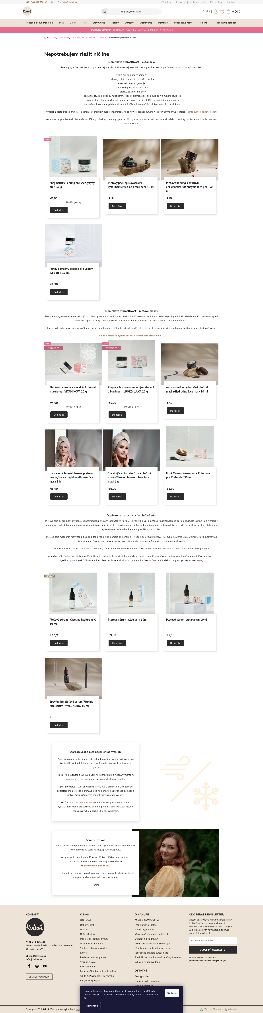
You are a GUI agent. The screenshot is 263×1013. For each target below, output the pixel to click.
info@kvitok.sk (69, 2)
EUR (206, 11)
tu (85, 997)
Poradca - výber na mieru (147, 980)
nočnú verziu (76, 778)
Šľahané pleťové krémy (82, 802)
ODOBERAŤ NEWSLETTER (213, 951)
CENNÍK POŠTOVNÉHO (147, 920)
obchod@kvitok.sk (36, 955)
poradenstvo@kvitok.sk (97, 865)
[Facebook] (29, 966)
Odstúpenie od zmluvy (146, 938)
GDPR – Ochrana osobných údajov (153, 943)
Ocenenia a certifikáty (91, 943)
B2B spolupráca (88, 966)
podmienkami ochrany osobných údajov (207, 960)
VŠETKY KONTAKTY (39, 976)
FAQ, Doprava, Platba (146, 924)
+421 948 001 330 (34, 2)
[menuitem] (39, 22)
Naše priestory (87, 934)
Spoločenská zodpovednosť (94, 948)
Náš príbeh (86, 920)
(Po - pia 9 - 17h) (53, 2)
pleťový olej (99, 786)
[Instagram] (37, 966)
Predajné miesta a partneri (93, 957)
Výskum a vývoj (88, 961)
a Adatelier (229, 1009)
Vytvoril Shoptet (212, 1009)
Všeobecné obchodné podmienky (152, 934)
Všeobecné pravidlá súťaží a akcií (152, 952)
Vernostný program (144, 929)
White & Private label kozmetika (97, 975)
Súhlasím (172, 993)
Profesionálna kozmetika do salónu (98, 971)
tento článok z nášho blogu (202, 111)
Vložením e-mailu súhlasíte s (207, 959)
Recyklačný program (90, 980)
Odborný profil (87, 924)
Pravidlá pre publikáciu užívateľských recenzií (158, 957)
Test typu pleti (142, 976)
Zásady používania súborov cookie (153, 948)
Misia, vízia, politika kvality (94, 938)
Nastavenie (92, 1005)
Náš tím (84, 929)
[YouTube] (44, 966)
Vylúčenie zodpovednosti (148, 961)
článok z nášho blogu (175, 548)
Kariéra (84, 952)
